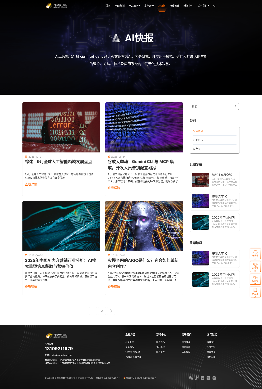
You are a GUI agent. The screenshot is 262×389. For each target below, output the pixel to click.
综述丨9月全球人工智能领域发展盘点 (58, 161)
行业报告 (198, 139)
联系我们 (186, 352)
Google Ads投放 (132, 352)
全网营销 (120, 5)
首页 (108, 5)
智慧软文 (129, 347)
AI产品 (196, 148)
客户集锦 (160, 347)
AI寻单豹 (129, 342)
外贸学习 (160, 352)
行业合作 (175, 5)
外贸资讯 (160, 342)
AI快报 (162, 5)
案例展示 (149, 5)
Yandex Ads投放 (133, 357)
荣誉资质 (186, 347)
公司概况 (186, 342)
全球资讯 (198, 130)
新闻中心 (189, 5)
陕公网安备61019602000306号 (141, 378)
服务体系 (211, 352)
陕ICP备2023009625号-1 (108, 378)
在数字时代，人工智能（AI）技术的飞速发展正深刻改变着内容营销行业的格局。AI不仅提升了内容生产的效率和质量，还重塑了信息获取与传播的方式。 (61, 276)
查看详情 (31, 184)
